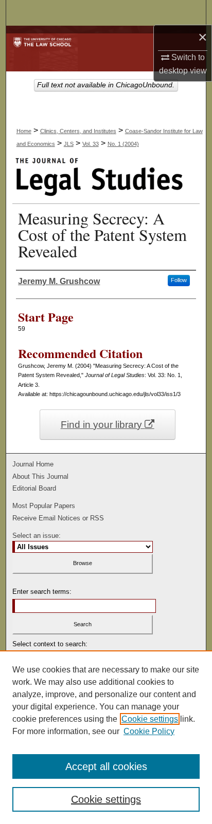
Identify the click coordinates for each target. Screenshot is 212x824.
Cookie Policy (148, 731)
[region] (106, 737)
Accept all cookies (106, 766)
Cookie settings (149, 719)
